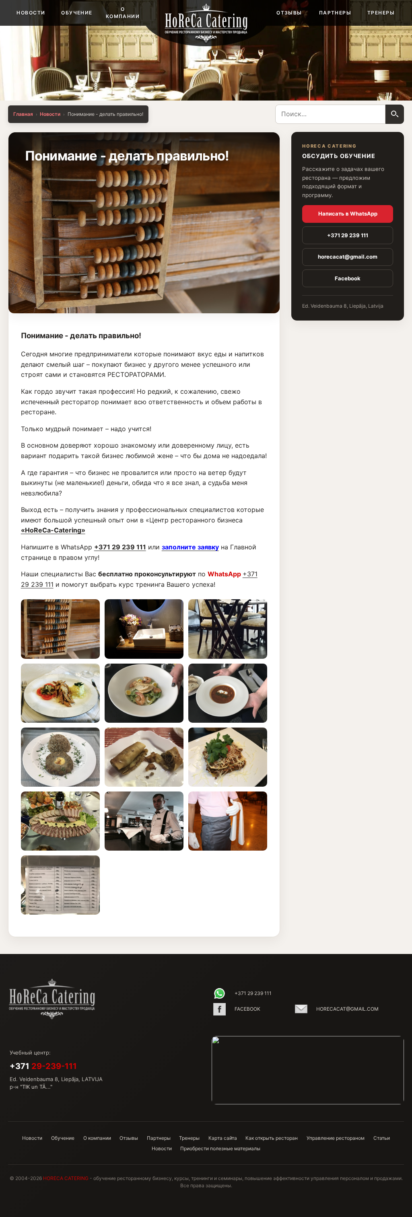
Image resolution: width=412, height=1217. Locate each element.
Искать (394, 114)
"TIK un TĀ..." (36, 1086)
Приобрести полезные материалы (220, 1148)
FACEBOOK (247, 1009)
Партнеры (335, 13)
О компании (123, 12)
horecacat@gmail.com (347, 256)
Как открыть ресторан (271, 1138)
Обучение (77, 13)
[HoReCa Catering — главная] (206, 23)
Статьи (381, 1138)
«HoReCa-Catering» (53, 530)
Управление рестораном (336, 1138)
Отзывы (289, 13)
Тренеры (381, 13)
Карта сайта (222, 1138)
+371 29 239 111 (120, 547)
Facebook (347, 278)
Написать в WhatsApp (347, 213)
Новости (30, 13)
